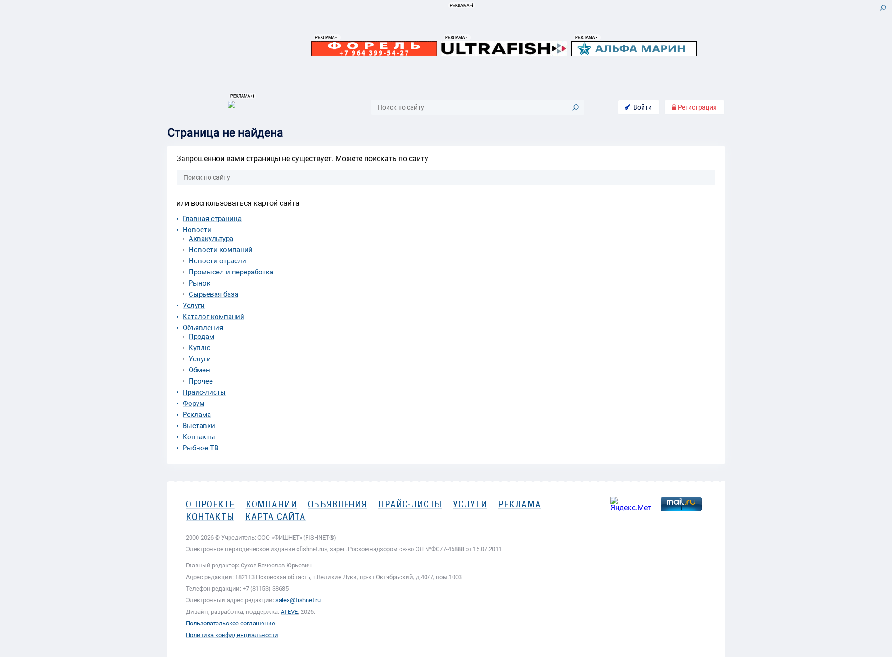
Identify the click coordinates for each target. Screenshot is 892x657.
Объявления (203, 328)
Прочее (201, 381)
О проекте (210, 504)
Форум (193, 403)
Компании (271, 504)
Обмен (199, 370)
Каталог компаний (213, 316)
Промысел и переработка (231, 272)
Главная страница (212, 219)
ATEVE (289, 611)
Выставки (199, 426)
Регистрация (696, 107)
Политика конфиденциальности (232, 634)
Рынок (199, 283)
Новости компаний (221, 250)
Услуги (194, 305)
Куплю (199, 348)
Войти (642, 107)
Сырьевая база (213, 294)
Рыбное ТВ (200, 448)
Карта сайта (275, 517)
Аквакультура (211, 238)
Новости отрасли (217, 261)
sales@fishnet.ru (298, 600)
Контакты (199, 437)
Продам (201, 336)
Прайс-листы (204, 392)
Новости (197, 230)
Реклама (197, 414)
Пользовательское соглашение (230, 623)
